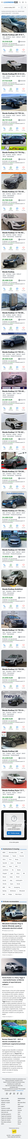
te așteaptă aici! (19, 1090)
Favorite (23, 51)
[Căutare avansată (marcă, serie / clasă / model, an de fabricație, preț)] (25, 7)
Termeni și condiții (5, 1108)
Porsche (20, 1110)
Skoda (19, 1116)
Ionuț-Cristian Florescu (14, 1131)
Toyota (19, 1108)
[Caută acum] (21, 7)
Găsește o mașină (5, 1102)
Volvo (19, 1112)
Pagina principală (5, 1100)
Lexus (19, 1120)
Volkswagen (21, 1106)
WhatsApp (11, 51)
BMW (19, 1100)
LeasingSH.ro (17, 1135)
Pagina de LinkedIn (6, 1120)
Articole (3, 1104)
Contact (3, 1106)
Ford (19, 1114)
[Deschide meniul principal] (2, 2)
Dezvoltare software (6, 1122)
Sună (4, 51)
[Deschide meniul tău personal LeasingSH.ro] (22, 2)
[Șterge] (19, 7)
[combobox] (12, 7)
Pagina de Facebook (6, 1116)
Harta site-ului (4, 1112)
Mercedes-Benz (22, 1102)
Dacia (19, 1124)
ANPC (2, 1124)
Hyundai (20, 1118)
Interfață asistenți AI (6, 1114)
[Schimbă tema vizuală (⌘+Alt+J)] (25, 2)
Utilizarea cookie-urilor (6, 1110)
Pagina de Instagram (6, 1118)
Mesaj (17, 51)
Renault (19, 1122)
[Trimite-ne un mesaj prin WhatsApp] (7, 1094)
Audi (19, 1104)
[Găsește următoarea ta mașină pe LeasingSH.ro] (11, 2)
